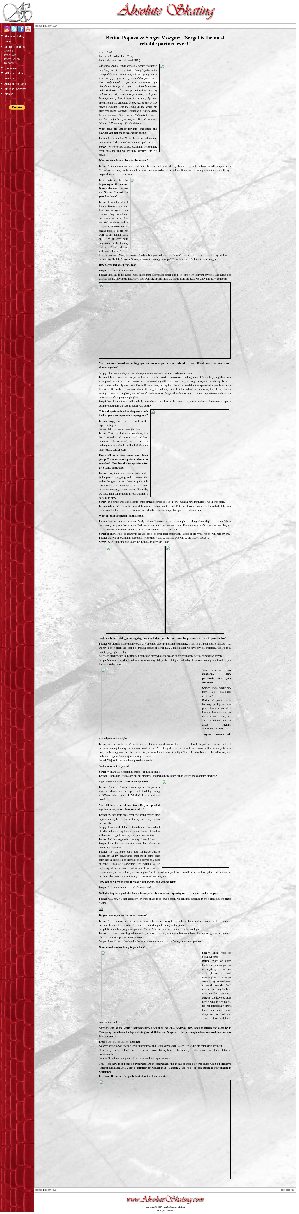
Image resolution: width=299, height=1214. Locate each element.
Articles (8, 50)
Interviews (10, 54)
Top (283, 1189)
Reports (9, 63)
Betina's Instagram (117, 1041)
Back (290, 1189)
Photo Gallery (12, 59)
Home (38, 26)
